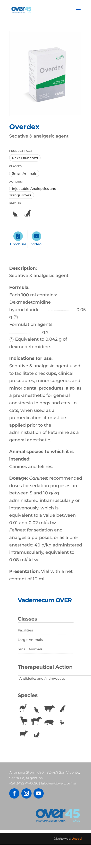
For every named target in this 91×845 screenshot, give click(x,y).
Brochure (18, 244)
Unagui (77, 838)
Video (36, 244)
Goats (23, 721)
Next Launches (25, 158)
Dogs (28, 213)
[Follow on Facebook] (14, 793)
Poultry (62, 721)
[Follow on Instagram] (26, 793)
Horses (36, 721)
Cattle (49, 708)
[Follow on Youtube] (38, 793)
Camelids (23, 708)
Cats (15, 213)
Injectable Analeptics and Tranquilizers (33, 191)
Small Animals (24, 173)
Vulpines (36, 734)
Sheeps (23, 734)
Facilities (25, 630)
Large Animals (30, 640)
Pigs (49, 721)
